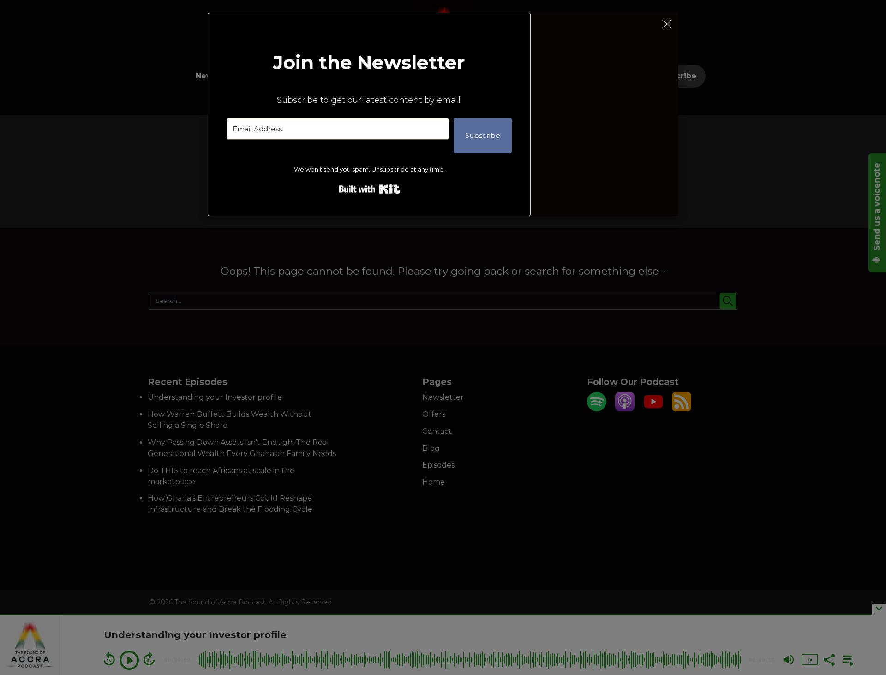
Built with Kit (369, 189)
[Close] (667, 24)
